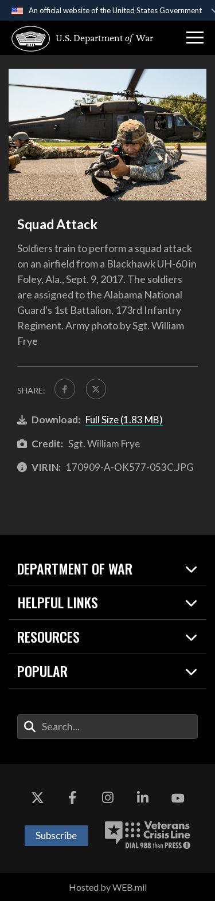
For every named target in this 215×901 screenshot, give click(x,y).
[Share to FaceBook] (64, 389)
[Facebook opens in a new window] (72, 798)
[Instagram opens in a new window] (107, 798)
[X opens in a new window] (37, 798)
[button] (195, 38)
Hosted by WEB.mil (108, 887)
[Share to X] (96, 389)
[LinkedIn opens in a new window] (142, 798)
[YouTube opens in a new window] (177, 798)
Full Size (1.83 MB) (124, 420)
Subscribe (56, 835)
